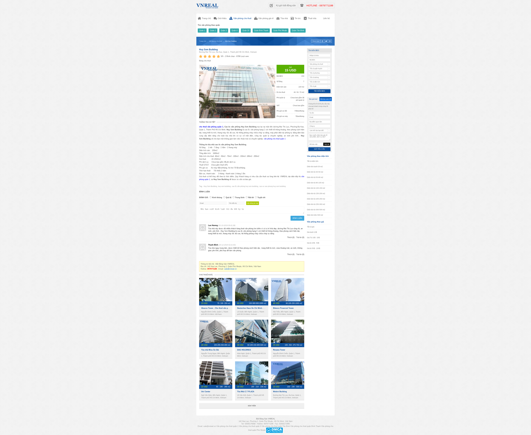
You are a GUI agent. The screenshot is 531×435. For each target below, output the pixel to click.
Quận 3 (224, 30)
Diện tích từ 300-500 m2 (316, 210)
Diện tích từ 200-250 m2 (316, 199)
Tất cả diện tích (312, 161)
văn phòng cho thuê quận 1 (275, 139)
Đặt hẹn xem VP (325, 99)
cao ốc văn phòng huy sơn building (245, 186)
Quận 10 (245, 30)
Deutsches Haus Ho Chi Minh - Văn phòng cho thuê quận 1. (262, 308)
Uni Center (205, 392)
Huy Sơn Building (208, 49)
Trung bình (239, 197)
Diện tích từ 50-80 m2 (315, 177)
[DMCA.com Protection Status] (274, 430)
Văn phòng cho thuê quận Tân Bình (275, 426)
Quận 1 (202, 30)
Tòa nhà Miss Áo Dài (210, 350)
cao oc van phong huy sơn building (272, 186)
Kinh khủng (217, 197)
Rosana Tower (279, 350)
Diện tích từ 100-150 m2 (316, 188)
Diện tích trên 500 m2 (315, 215)
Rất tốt (251, 197)
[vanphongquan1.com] (207, 5)
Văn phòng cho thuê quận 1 (227, 426)
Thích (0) (290, 237)
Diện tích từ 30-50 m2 (315, 172)
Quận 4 (234, 30)
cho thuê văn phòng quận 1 (211, 127)
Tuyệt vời (261, 197)
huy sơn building (224, 186)
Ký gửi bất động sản (286, 5)
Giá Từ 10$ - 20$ (313, 238)
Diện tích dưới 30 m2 (315, 167)
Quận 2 (213, 30)
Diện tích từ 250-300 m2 (316, 204)
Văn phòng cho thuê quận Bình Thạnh (305, 426)
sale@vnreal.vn (230, 269)
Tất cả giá (310, 227)
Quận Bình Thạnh (261, 30)
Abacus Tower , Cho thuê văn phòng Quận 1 (220, 308)
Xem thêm (252, 406)
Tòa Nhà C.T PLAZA (245, 392)
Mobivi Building (280, 392)
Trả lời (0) (300, 237)
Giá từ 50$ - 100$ (313, 248)
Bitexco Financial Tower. (283, 308)
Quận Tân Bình (298, 30)
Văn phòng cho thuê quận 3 (250, 426)
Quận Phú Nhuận (280, 30)
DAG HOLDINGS (244, 350)
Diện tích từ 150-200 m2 (316, 193)
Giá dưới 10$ (312, 232)
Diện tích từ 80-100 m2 (315, 183)
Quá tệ (228, 197)
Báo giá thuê (313, 99)
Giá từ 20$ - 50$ (313, 243)
